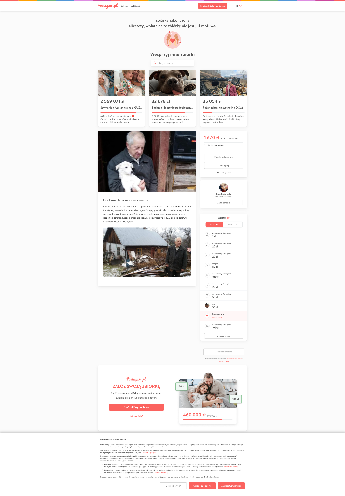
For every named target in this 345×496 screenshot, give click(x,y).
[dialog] (172, 464)
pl (237, 5)
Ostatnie (214, 224)
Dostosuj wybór (173, 485)
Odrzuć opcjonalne (202, 485)
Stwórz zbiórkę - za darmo (212, 5)
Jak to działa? (136, 416)
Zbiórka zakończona (223, 157)
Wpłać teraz (217, 317)
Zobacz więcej (223, 335)
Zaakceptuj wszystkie (231, 485)
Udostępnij (224, 165)
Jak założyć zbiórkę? (130, 5)
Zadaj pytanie (223, 202)
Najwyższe (232, 224)
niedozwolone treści (234, 359)
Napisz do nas (224, 361)
